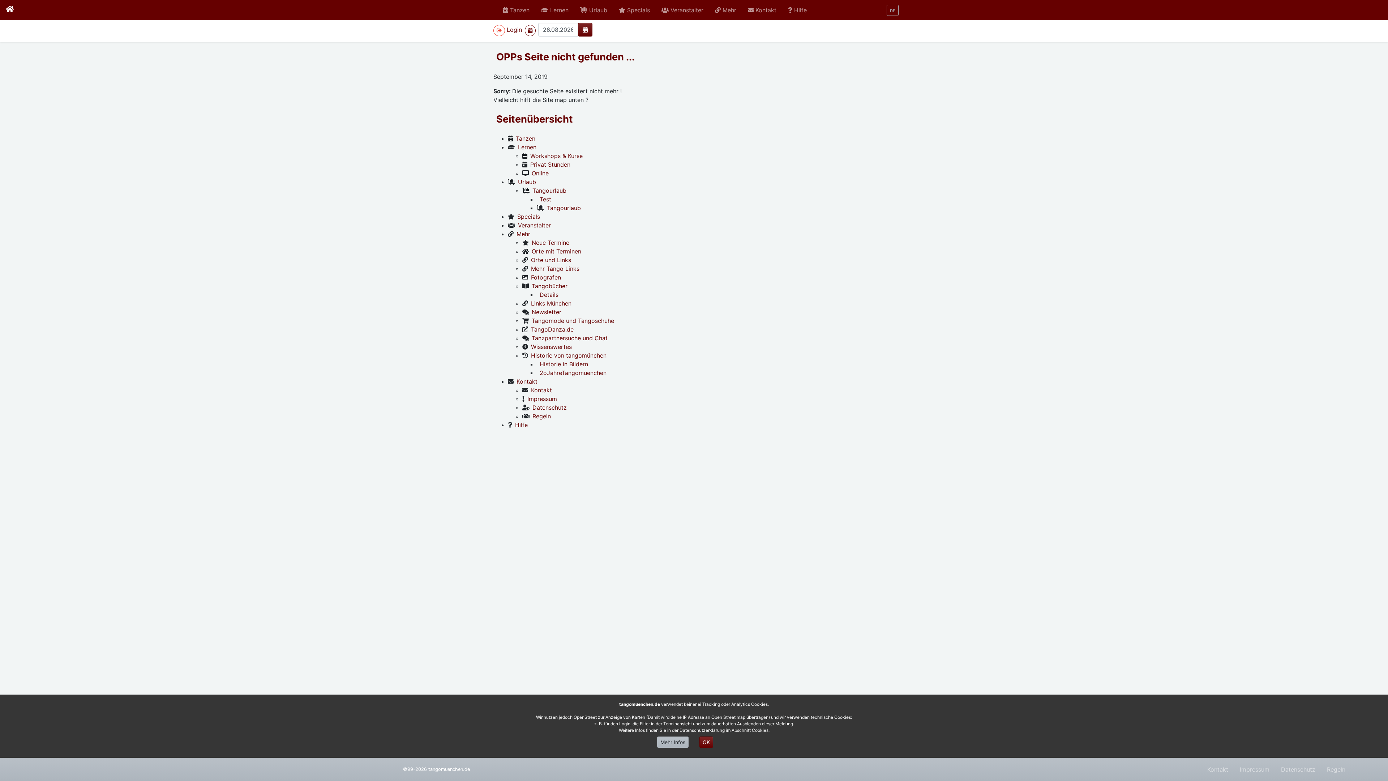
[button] (554, 10)
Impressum (1254, 769)
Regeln (1336, 769)
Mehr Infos (672, 742)
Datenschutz (1298, 769)
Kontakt (1217, 769)
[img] (585, 30)
